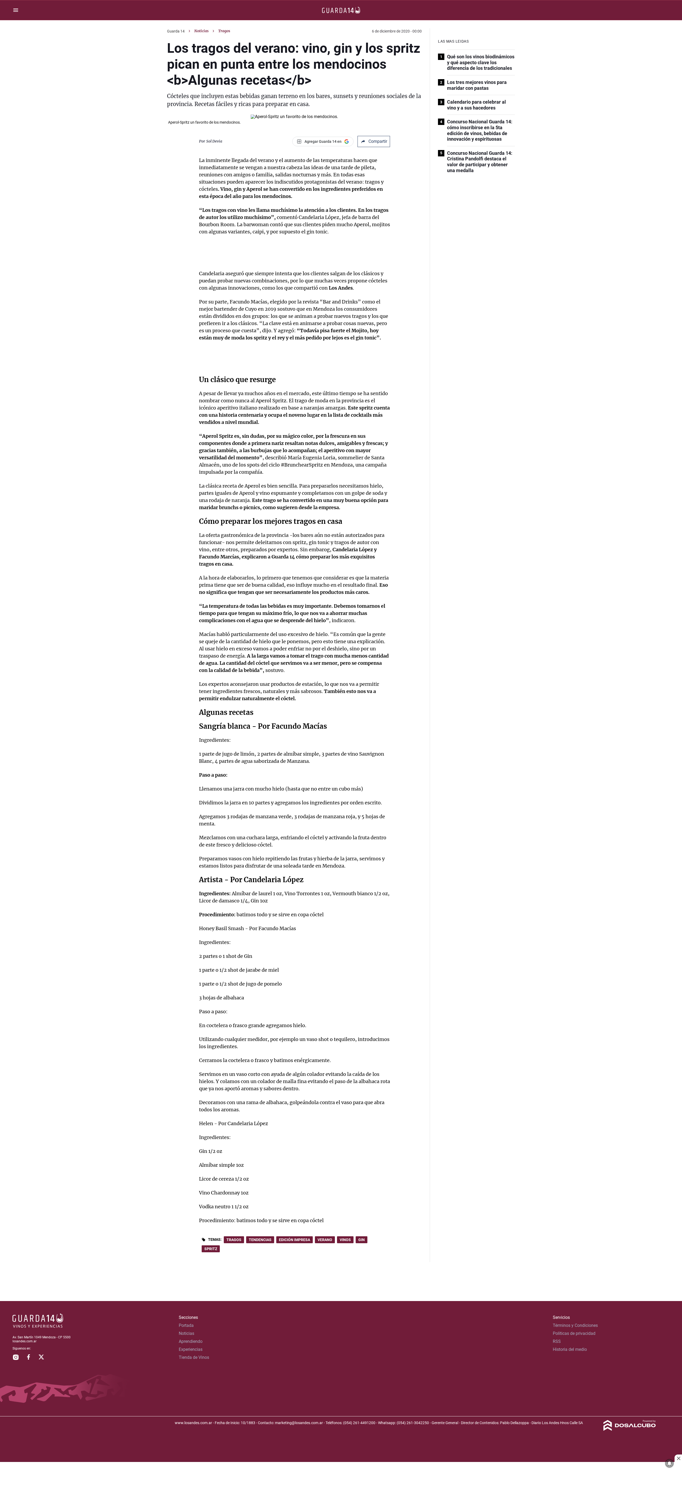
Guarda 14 (176, 31)
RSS (557, 1341)
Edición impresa (294, 1240)
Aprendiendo (190, 1341)
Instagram (16, 1357)
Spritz (210, 1249)
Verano (325, 1240)
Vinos (345, 1240)
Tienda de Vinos (194, 1357)
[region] (341, 1475)
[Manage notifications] (669, 1463)
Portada (186, 1325)
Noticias (201, 31)
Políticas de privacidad (574, 1333)
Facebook (28, 1357)
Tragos (233, 1240)
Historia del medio (570, 1349)
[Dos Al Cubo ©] (629, 1429)
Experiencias (190, 1349)
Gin (361, 1240)
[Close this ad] (678, 1458)
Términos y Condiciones (575, 1325)
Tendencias (260, 1240)
